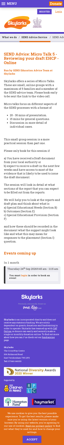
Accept (32, 439)
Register (44, 11)
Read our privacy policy (38, 425)
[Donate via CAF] (56, 3)
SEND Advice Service (34, 37)
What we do (9, 37)
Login (58, 11)
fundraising (48, 337)
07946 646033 (12, 361)
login (24, 275)
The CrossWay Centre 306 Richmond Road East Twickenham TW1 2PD (17, 352)
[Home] (17, 22)
